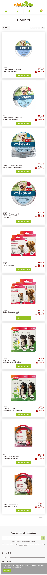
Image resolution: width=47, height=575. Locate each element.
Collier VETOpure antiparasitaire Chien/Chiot (12, 361)
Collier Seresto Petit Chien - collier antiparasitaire (12, 70)
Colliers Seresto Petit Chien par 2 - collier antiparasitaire (12, 166)
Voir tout (41, 518)
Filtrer (7, 28)
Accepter (7, 570)
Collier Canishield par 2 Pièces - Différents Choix (11, 313)
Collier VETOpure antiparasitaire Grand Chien (12, 409)
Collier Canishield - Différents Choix (9, 264)
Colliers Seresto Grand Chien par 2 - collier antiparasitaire (11, 215)
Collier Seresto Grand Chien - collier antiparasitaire (13, 118)
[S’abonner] (43, 538)
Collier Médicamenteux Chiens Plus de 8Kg (11, 505)
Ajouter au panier (24, 75)
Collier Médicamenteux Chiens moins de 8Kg (11, 457)
